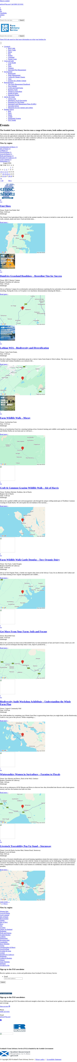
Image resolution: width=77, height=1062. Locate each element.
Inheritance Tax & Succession (17, 100)
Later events (5, 902)
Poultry (10, 55)
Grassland (11, 57)
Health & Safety (13, 93)
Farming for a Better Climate (17, 81)
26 (5, 176)
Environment (8, 72)
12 (5, 172)
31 (1, 178)
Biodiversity (12, 73)
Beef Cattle (11, 48)
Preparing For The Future (16, 102)
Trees (9, 66)
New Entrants (12, 86)
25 (3, 176)
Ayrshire (2, 928)
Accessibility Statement (54, 1059)
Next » (6, 904)
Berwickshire (4, 919)
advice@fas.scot (5, 4)
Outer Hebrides (5, 962)
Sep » (10, 180)
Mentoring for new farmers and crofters (20, 108)
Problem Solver (9, 109)
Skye (1, 924)
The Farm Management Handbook (19, 84)
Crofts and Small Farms (15, 88)
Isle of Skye (4, 922)
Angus (2, 945)
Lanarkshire (4, 942)
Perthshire (3, 931)
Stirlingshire (5, 161)
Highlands (3, 956)
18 (3, 174)
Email (6, 976)
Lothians (4, 150)
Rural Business (9, 82)
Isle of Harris (5, 149)
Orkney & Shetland (6, 929)
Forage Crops (12, 59)
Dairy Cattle (12, 50)
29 (11, 176)
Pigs (9, 54)
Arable (10, 117)
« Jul (1, 180)
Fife (1, 926)
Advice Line (12, 99)
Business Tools (13, 90)
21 (9, 174)
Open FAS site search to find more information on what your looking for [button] (23, 39)
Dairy (10, 113)
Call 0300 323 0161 (17, 4)
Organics (11, 68)
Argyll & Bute (5, 152)
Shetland (3, 963)
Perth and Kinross (7, 156)
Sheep (10, 52)
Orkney (2, 960)
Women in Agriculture (15, 91)
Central (2, 953)
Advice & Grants (9, 97)
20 (7, 174)
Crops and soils (9, 61)
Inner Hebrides (4, 944)
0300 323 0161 (5, 1011)
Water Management (14, 75)
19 (5, 174)
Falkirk (2, 920)
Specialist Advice (13, 106)
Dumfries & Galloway (8, 158)
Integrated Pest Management (17, 70)
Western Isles (4, 911)
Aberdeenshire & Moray (9, 147)
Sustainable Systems (14, 118)
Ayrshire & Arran (5, 951)
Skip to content (5, 1)
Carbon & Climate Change (16, 77)
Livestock (7, 46)
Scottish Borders (5, 935)
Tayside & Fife (4, 965)
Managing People (13, 95)
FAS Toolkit (12, 120)
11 (3, 172)
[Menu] (1, 43)
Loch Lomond (5, 159)
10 (1, 172)
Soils (9, 64)
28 (9, 176)
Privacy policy (40, 1059)
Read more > (4, 222)
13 (7, 172)
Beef (9, 111)
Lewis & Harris (6, 154)
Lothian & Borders (6, 958)
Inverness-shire (5, 940)
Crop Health (12, 63)
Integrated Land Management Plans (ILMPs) (22, 104)
